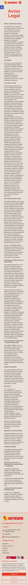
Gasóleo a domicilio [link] (8, 546)
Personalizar (14, 578)
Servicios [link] (5, 550)
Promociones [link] (6, 553)
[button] (20, 2)
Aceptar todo (14, 574)
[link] (2, 7)
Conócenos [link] (5, 543)
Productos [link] (5, 548)
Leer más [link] (17, 570)
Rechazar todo (14, 581)
